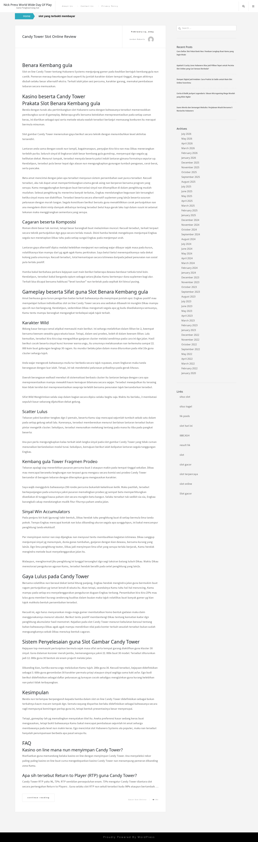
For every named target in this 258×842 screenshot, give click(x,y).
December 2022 (190, 335)
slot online (186, 483)
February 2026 (189, 153)
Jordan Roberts (137, 39)
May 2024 (186, 253)
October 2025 (189, 172)
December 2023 (190, 277)
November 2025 (190, 167)
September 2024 (190, 234)
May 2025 (186, 196)
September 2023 (190, 291)
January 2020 (188, 373)
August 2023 (188, 296)
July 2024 (186, 244)
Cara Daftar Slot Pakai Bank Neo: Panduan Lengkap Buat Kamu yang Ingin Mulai (205, 53)
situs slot (185, 396)
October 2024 (189, 229)
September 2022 (190, 349)
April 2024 (187, 258)
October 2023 (189, 287)
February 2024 (189, 267)
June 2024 (186, 248)
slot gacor (185, 464)
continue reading (38, 798)
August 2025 (188, 181)
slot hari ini (186, 425)
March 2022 (188, 363)
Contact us (87, 6)
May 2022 (186, 354)
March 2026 (188, 148)
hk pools (185, 416)
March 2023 (188, 320)
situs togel (186, 406)
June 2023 (186, 306)
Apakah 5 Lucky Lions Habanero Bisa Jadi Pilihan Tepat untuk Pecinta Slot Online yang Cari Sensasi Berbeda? (205, 67)
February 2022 (189, 368)
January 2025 (188, 215)
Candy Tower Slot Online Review (49, 36)
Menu (253, 6)
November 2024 (190, 224)
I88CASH (185, 435)
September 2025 (190, 177)
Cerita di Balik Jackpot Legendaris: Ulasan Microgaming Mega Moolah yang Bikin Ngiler (206, 95)
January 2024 (188, 272)
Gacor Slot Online (137, 799)
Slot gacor (186, 493)
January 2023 (188, 330)
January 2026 (188, 157)
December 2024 (190, 220)
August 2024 (188, 239)
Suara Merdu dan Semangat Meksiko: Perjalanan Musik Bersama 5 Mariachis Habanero (204, 109)
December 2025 (190, 162)
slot (182, 454)
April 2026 (187, 143)
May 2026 (186, 138)
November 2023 (190, 282)
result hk (185, 445)
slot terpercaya (189, 474)
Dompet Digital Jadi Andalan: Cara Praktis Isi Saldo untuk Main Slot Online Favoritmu (204, 81)
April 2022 (187, 358)
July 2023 (186, 301)
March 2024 (188, 263)
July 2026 (186, 133)
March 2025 (188, 205)
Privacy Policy (110, 6)
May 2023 (186, 311)
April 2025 (187, 200)
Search (243, 6)
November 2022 (190, 339)
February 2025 (189, 210)
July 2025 (186, 186)
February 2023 (189, 325)
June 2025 (186, 191)
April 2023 (187, 315)
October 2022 (189, 344)
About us (67, 6)
